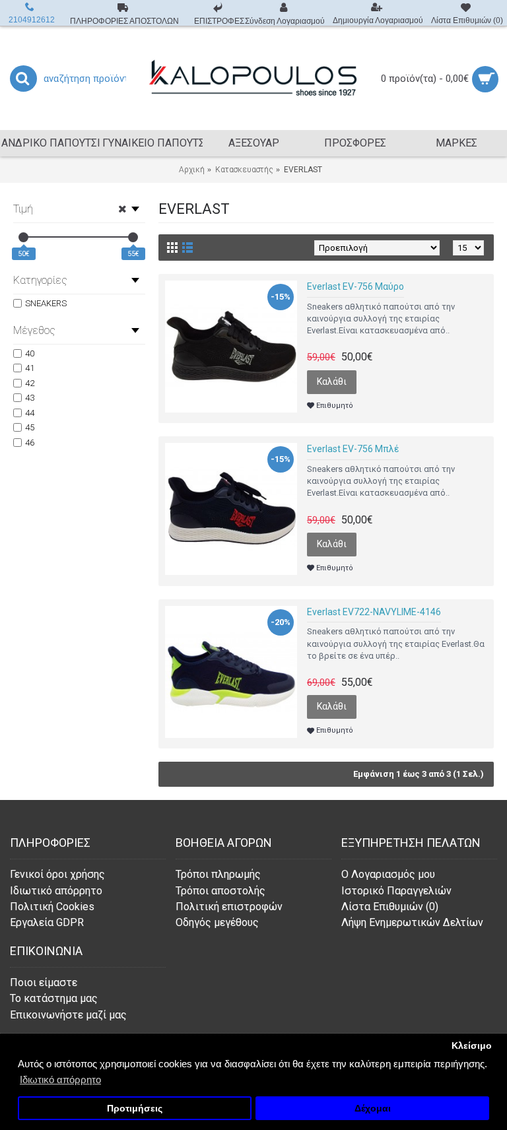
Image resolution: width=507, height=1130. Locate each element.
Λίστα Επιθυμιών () (389, 906)
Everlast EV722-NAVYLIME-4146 (374, 612)
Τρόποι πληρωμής (218, 874)
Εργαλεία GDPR (47, 922)
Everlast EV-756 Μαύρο (355, 286)
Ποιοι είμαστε (43, 982)
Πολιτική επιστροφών (229, 906)
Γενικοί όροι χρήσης (57, 874)
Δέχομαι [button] (373, 1108)
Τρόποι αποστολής (220, 890)
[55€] (133, 237)
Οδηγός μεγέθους (217, 922)
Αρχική (192, 169)
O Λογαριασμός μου (388, 874)
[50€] (23, 237)
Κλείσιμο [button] (472, 1046)
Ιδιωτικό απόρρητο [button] (60, 1079)
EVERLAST (303, 169)
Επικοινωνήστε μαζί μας (68, 1015)
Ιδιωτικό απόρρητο (56, 890)
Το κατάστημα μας (54, 998)
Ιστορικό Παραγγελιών (396, 890)
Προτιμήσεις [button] (134, 1108)
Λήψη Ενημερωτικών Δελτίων (412, 922)
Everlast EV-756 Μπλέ (353, 449)
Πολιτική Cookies (52, 906)
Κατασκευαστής (244, 169)
